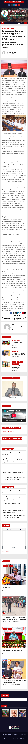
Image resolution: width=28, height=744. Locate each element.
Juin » (7, 551)
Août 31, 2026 (15, 345)
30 (13, 544)
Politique (19, 340)
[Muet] (21, 420)
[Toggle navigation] (18, 23)
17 (17, 538)
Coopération (19, 361)
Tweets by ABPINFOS (8, 431)
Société (14, 28)
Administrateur (12, 52)
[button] (21, 22)
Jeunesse (11, 597)
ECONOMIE (15, 738)
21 (7, 541)
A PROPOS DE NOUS (8, 738)
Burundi (4, 28)
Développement (15, 363)
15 (10, 538)
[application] (14, 415)
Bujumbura (5, 565)
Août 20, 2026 (15, 356)
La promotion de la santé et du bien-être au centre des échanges (19, 355)
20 (4, 541)
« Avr (3, 551)
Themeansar (14, 736)
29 (10, 544)
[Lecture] (4, 420)
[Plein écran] (23, 420)
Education (9, 28)
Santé (18, 351)
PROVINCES (22, 738)
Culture (10, 565)
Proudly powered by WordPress (10, 734)
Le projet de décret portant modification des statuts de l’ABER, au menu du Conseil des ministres (13, 467)
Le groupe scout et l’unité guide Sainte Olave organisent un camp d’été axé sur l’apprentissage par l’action (13, 460)
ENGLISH (14, 741)
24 (17, 541)
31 (17, 544)
